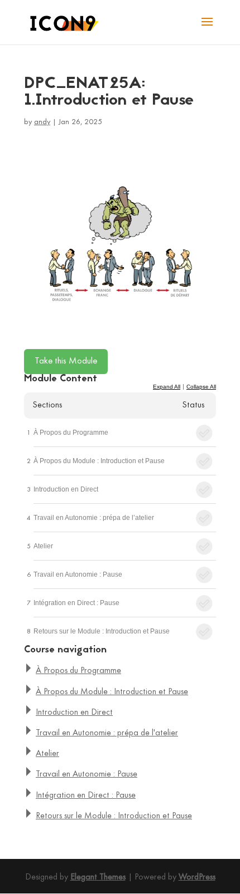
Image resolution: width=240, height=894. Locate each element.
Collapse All (201, 387)
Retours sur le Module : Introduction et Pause (101, 631)
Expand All (166, 387)
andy (42, 122)
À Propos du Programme (70, 432)
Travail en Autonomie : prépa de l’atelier (93, 518)
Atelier (43, 546)
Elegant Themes (98, 877)
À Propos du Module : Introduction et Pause (99, 461)
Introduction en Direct (65, 489)
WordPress (197, 877)
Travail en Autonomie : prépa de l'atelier (107, 733)
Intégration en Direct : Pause (76, 603)
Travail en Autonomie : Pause (77, 574)
